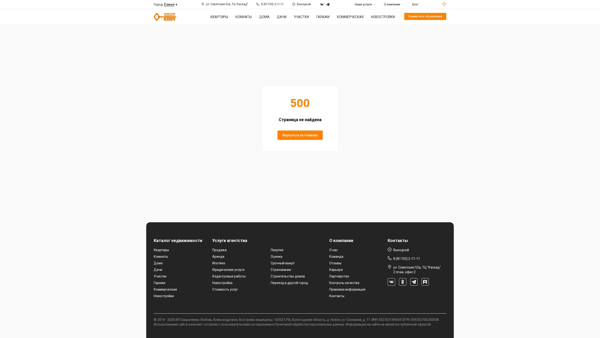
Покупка (277, 250)
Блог (415, 4)
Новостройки (164, 296)
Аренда (218, 256)
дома (264, 17)
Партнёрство (339, 276)
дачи (281, 17)
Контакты (336, 296)
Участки (160, 276)
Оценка (276, 256)
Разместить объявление (425, 16)
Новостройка (222, 283)
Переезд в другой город (289, 283)
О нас (333, 250)
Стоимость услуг (225, 289)
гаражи (323, 17)
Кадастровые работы (229, 276)
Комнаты (161, 256)
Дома (158, 263)
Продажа (219, 250)
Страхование (281, 270)
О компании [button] (392, 4)
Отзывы (335, 263)
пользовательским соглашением (246, 324)
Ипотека (218, 263)
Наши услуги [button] (363, 4)
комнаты (244, 17)
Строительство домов (288, 276)
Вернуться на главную (300, 135)
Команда (336, 256)
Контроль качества (344, 283)
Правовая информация (347, 289)
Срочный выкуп (283, 263)
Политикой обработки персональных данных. (310, 324)
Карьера (336, 270)
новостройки (383, 17)
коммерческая (350, 17)
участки (301, 17)
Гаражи (159, 283)
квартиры (219, 17)
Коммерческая (165, 289)
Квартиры (161, 250)
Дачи (158, 270)
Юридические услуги (228, 270)
